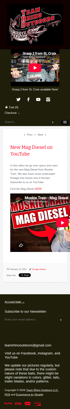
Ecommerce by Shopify (29, 394)
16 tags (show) (39, 269)
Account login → (15, 301)
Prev (29, 134)
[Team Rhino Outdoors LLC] (35, 8)
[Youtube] (38, 99)
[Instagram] (48, 99)
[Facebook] (28, 99)
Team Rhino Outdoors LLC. (42, 390)
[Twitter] (18, 99)
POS (7, 394)
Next (41, 134)
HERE (38, 188)
